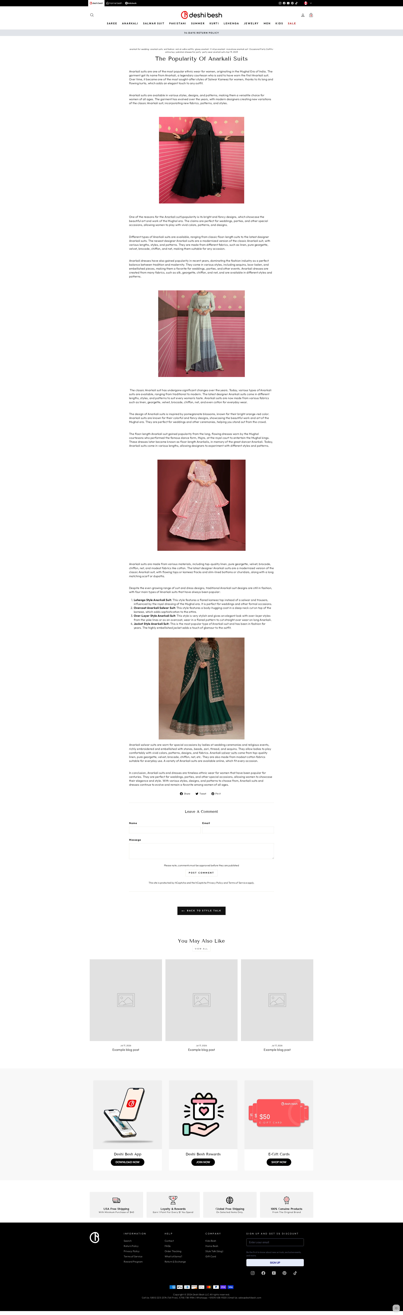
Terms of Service (237, 882)
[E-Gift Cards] (278, 1114)
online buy (170, 52)
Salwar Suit (154, 23)
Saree (112, 23)
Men (267, 23)
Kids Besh (210, 1240)
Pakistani (177, 23)
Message (135, 839)
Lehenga (231, 23)
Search (127, 1240)
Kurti (214, 23)
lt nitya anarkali (217, 49)
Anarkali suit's (174, 217)
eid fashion (169, 49)
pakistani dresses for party (188, 52)
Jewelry (251, 23)
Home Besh (211, 1245)
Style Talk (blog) (214, 1251)
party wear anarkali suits (213, 52)
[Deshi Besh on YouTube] (274, 1273)
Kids (279, 23)
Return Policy (131, 1245)
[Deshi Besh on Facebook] (263, 1273)
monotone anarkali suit (237, 49)
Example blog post (125, 1050)
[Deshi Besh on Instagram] (253, 1273)
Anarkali (130, 23)
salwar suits (229, 753)
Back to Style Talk (204, 910)
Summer (198, 23)
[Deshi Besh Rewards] (203, 1114)
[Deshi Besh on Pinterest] (284, 1273)
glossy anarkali (202, 49)
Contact (169, 1240)
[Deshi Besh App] (127, 1114)
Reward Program (133, 1261)
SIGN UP (275, 1262)
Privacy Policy (215, 882)
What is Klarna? (173, 1256)
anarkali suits (156, 49)
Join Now (203, 1162)
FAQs (168, 1245)
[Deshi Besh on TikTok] (295, 1273)
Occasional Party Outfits (261, 49)
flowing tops (170, 572)
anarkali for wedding (139, 49)
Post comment (201, 872)
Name (133, 823)
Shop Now (279, 1162)
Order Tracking (173, 1251)
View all (201, 948)
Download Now (128, 1162)
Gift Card (210, 1256)
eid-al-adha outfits (185, 49)
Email (206, 823)
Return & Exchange (175, 1261)
